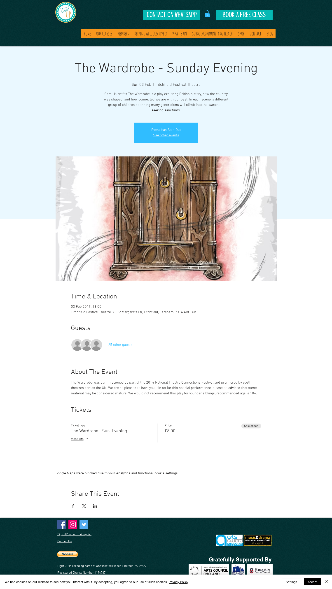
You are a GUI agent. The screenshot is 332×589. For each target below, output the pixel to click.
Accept (312, 582)
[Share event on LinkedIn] (95, 506)
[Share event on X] (84, 506)
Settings (291, 582)
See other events (166, 135)
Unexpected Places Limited (114, 566)
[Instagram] (72, 524)
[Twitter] (83, 524)
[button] (207, 13)
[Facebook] (61, 524)
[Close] (326, 581)
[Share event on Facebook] (73, 506)
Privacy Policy (178, 582)
